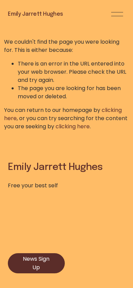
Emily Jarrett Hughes (35, 14)
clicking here (73, 126)
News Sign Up (36, 263)
